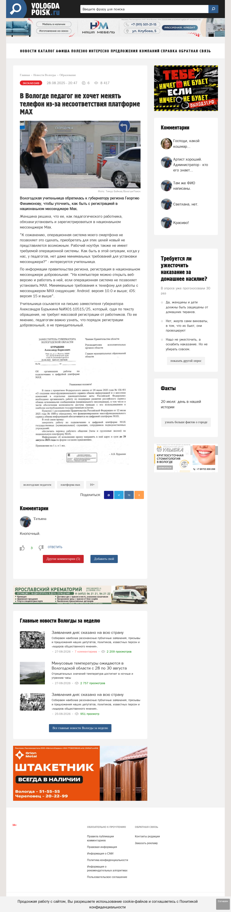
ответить (55, 547)
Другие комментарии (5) (63, 559)
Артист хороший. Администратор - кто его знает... (190, 165)
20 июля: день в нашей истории (181, 404)
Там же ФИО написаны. (184, 186)
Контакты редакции (147, 836)
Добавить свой (104, 559)
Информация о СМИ (100, 853)
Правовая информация (102, 847)
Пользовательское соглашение (107, 877)
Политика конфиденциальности (107, 860)
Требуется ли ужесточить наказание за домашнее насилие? (184, 268)
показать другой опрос (186, 360)
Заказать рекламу (146, 843)
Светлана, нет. (185, 204)
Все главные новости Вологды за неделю (80, 728)
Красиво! (181, 222)
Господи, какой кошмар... (186, 143)
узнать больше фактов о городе (186, 422)
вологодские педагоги (37, 484)
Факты (168, 388)
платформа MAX (70, 484)
